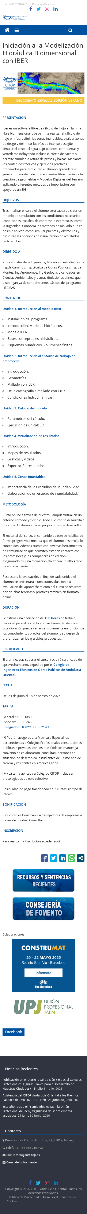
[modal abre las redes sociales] (80, 858)
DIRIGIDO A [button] (11, 251)
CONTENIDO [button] (12, 298)
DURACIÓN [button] (11, 607)
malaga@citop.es (28, 1155)
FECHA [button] (7, 685)
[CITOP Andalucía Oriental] (43, 17)
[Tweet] (53, 858)
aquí (57, 841)
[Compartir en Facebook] (44, 858)
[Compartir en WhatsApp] (71, 858)
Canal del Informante (21, 1162)
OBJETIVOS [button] (11, 200)
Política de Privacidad (24, 1197)
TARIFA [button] (8, 706)
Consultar (36, 820)
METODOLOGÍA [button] (14, 504)
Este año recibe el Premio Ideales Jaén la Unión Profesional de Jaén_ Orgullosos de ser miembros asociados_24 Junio (37, 1111)
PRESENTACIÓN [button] (14, 117)
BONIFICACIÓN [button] (14, 804)
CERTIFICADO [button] (13, 649)
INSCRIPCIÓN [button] (13, 830)
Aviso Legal (50, 1197)
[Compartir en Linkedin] (62, 858)
